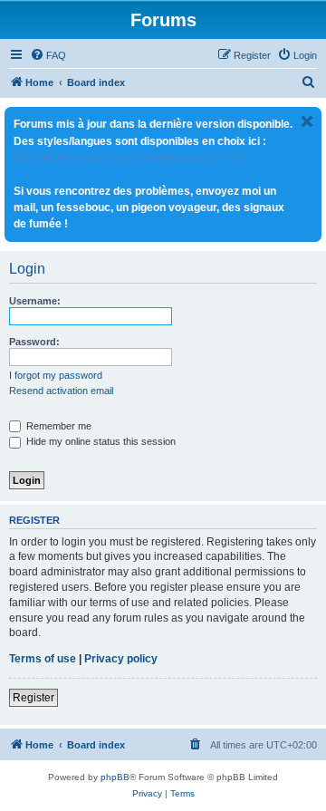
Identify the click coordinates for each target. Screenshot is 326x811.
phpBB (115, 777)
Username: (35, 300)
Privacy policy (121, 658)
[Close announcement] (307, 121)
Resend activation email (61, 390)
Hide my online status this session (100, 441)
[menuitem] (48, 55)
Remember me (57, 425)
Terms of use (42, 658)
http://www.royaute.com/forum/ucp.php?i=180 (130, 157)
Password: (34, 341)
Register (33, 697)
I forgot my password (55, 375)
